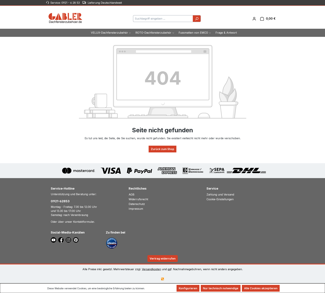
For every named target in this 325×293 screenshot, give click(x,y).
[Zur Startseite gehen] (65, 18)
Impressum (136, 208)
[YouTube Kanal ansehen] (54, 239)
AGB (131, 194)
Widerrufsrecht (138, 199)
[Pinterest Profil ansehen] (76, 239)
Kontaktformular (83, 221)
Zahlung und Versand (220, 194)
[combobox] (163, 18)
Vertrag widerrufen (163, 258)
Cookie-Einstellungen (220, 199)
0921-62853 (60, 201)
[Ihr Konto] (254, 18)
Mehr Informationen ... (157, 288)
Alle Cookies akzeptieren (260, 288)
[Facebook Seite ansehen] (62, 239)
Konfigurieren (188, 288)
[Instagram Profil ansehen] (69, 239)
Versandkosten (151, 269)
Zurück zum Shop (162, 149)
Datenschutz (137, 204)
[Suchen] (197, 18)
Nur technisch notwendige (220, 288)
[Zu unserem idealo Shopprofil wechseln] (112, 243)
